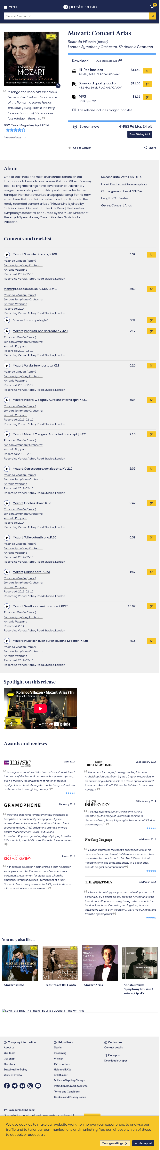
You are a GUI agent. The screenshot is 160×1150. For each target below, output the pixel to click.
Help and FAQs (62, 1069)
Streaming (60, 1053)
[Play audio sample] (7, 255)
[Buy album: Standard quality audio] (147, 84)
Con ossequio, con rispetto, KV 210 (48, 469)
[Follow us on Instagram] (31, 1086)
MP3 (82, 96)
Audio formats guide (107, 60)
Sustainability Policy (15, 1069)
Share (152, 148)
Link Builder (61, 1075)
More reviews (12, 137)
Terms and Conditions (67, 1091)
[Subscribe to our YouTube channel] (39, 1086)
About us (9, 1047)
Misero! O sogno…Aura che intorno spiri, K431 (55, 400)
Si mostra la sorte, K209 (40, 254)
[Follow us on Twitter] (16, 1086)
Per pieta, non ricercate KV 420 (46, 331)
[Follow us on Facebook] (8, 1086)
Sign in (57, 1047)
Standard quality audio (97, 83)
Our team (9, 1053)
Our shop (9, 1058)
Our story (9, 1064)
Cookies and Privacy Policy (70, 1097)
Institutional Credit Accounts (70, 1086)
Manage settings (112, 1143)
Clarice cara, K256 (37, 572)
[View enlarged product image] (31, 59)
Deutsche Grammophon (128, 184)
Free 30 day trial (140, 134)
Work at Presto (13, 1075)
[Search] (152, 15)
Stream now (89, 126)
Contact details (113, 1047)
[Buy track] (151, 320)
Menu (13, 7)
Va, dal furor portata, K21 (41, 365)
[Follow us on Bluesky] (23, 1086)
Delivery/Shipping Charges (70, 1080)
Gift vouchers (62, 1064)
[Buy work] (151, 255)
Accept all (145, 1143)
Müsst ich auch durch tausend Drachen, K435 (56, 641)
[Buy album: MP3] (147, 97)
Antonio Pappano (15, 269)
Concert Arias (121, 205)
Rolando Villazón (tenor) (20, 260)
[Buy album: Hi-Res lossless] (147, 70)
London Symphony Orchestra (23, 265)
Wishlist (58, 1058)
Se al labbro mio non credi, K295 (46, 606)
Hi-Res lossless (91, 69)
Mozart (18, 254)
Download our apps (115, 1060)
